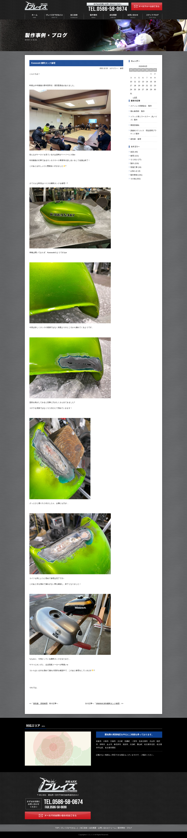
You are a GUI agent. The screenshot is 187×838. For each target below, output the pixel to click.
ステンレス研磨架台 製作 (141, 106)
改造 (132, 152)
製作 (132, 163)
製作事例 (134, 175)
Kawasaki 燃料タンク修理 (43, 63)
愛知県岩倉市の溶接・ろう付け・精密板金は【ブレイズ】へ (36, 6)
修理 (132, 156)
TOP (57, 828)
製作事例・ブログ (125, 828)
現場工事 (134, 167)
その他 (133, 179)
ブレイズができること (69, 828)
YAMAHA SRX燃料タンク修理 (107, 703)
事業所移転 (134, 125)
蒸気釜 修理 (135, 139)
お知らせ (134, 171)
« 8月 (135, 97)
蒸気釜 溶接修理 (40, 703)
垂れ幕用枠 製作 (137, 111)
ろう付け (134, 160)
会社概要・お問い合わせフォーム (102, 828)
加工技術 (83, 828)
